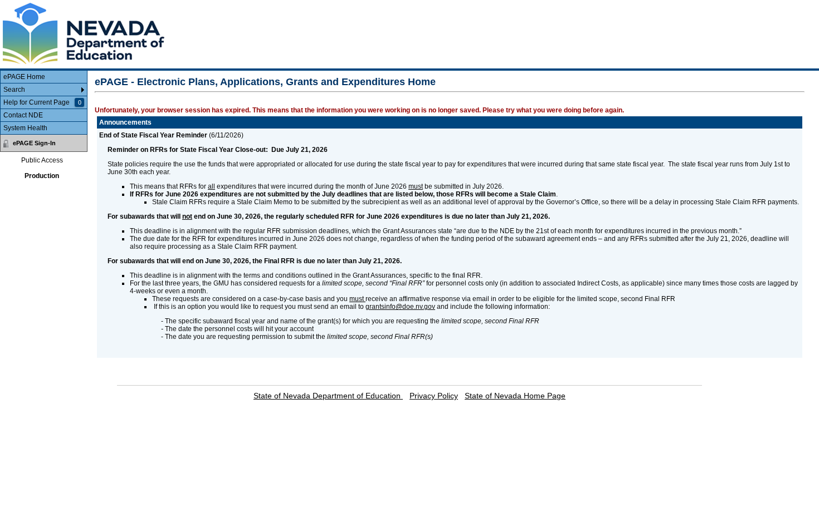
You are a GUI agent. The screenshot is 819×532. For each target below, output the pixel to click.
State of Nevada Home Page (515, 395)
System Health (25, 128)
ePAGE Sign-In (34, 143)
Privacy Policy (434, 395)
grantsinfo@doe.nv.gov (400, 307)
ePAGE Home (24, 77)
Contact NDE (23, 115)
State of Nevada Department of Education (328, 395)
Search (14, 89)
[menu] (43, 103)
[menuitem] (43, 77)
